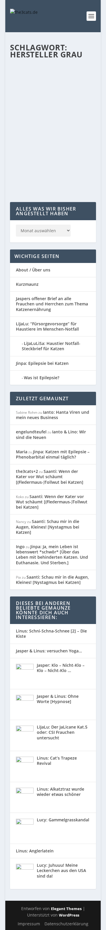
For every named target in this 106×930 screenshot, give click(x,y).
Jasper (76, 131)
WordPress (69, 915)
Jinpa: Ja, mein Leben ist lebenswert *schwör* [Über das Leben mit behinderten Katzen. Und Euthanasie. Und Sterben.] (52, 554)
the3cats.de (32, 131)
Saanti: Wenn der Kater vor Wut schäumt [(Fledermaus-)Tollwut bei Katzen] (49, 477)
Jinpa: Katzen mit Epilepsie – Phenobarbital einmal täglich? (53, 454)
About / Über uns (33, 270)
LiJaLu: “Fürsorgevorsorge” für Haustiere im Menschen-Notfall (47, 326)
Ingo (20, 546)
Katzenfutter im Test (63, 138)
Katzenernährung (30, 138)
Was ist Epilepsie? (41, 377)
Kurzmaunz (27, 284)
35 (85, 138)
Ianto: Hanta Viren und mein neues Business (52, 414)
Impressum (29, 923)
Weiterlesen (33, 181)
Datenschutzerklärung (66, 923)
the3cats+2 (27, 471)
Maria (21, 451)
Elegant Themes (66, 908)
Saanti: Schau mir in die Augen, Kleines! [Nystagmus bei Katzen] (47, 527)
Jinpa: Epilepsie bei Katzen (42, 363)
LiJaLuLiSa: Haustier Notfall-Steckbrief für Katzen (51, 346)
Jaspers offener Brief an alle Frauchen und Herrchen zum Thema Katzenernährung (52, 304)
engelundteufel (31, 432)
